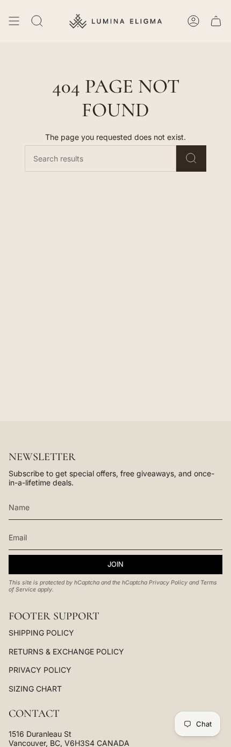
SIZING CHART (35, 688)
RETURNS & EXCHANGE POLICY (66, 651)
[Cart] (216, 21)
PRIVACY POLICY (40, 669)
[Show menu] (14, 21)
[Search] (191, 158)
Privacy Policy (168, 582)
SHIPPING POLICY (41, 632)
